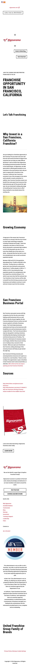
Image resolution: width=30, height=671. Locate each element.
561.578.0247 (6, 531)
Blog (4, 510)
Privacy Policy (8, 651)
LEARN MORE (8, 451)
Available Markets (8, 505)
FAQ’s (4, 520)
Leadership (6, 518)
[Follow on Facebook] (19, 18)
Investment (6, 514)
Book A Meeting (20, 51)
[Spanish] (4, 2)
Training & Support (8, 516)
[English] (2, 2)
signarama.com (14, 7)
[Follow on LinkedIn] (25, 18)
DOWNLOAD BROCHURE (15, 494)
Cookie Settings (22, 651)
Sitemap (5, 512)
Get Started (22, 57)
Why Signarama (7, 503)
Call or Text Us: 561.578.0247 (13, 13)
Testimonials (6, 508)
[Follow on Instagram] (22, 18)
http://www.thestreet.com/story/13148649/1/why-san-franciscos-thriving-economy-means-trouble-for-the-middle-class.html (15, 389)
